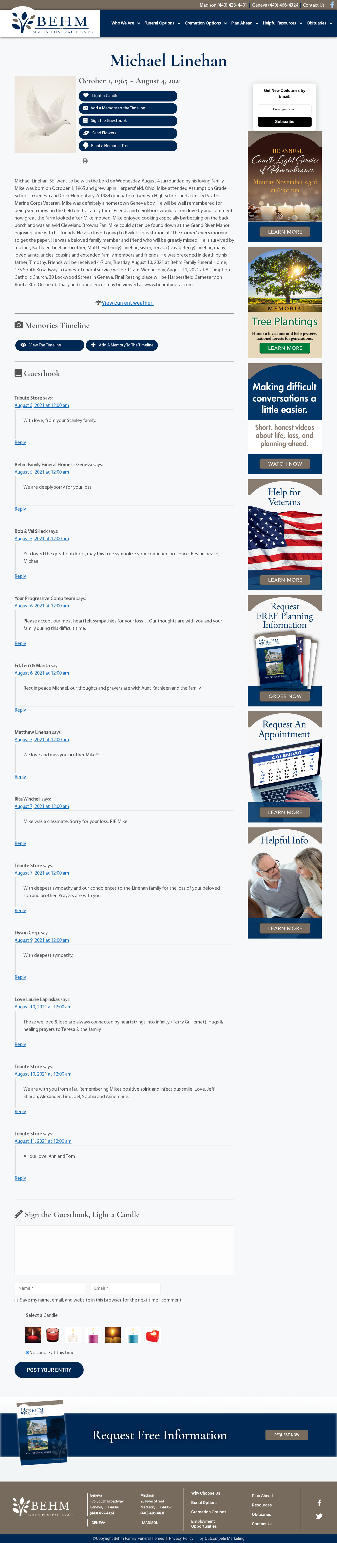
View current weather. (128, 302)
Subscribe (284, 122)
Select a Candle (42, 1315)
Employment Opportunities (204, 1524)
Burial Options (204, 1502)
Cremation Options (203, 23)
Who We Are (123, 23)
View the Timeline (45, 345)
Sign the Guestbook (108, 121)
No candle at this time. (52, 1352)
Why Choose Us (205, 1493)
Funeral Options (159, 23)
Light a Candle (104, 96)
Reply (20, 442)
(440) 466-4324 (102, 1513)
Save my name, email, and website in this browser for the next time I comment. (101, 1300)
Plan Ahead (241, 23)
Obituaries (316, 23)
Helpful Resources (279, 23)
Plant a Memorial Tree (110, 145)
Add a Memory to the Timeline (118, 108)
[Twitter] (319, 1516)
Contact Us (262, 1523)
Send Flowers (103, 133)
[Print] (85, 161)
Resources (262, 1505)
